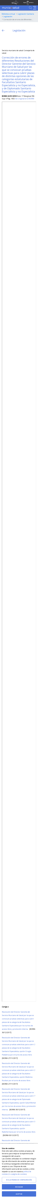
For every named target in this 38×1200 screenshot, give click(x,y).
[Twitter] (3, 40)
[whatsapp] (11, 40)
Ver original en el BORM (24, 98)
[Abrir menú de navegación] (34, 7)
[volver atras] (3, 30)
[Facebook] (7, 40)
